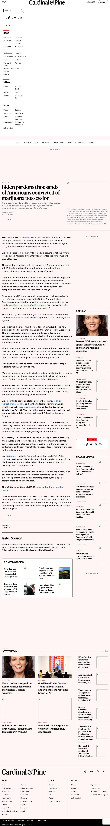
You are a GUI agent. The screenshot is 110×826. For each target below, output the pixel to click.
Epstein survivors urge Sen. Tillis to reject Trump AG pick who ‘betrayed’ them (47, 573)
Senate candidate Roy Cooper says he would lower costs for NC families (85, 513)
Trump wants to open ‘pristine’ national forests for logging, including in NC (84, 695)
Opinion (18, 110)
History (6, 92)
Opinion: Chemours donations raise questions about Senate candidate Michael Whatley (85, 713)
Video (5, 110)
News (17, 92)
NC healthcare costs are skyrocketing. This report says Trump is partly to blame (84, 387)
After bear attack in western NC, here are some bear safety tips (85, 679)
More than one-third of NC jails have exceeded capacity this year (11, 573)
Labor (5, 60)
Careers (30, 820)
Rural (17, 69)
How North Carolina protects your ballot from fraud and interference (84, 405)
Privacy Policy (41, 820)
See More (104, 651)
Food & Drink (54, 788)
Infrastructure (20, 56)
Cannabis (18, 37)
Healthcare (7, 53)
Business (7, 37)
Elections (7, 50)
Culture (6, 86)
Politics (18, 63)
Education (19, 46)
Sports (6, 74)
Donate (103, 2)
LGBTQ (18, 60)
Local (36, 143)
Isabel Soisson (7, 212)
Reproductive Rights (10, 811)
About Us (7, 113)
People (6, 95)
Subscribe (91, 2)
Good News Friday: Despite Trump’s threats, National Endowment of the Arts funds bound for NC (84, 366)
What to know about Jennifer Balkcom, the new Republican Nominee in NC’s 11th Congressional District (85, 534)
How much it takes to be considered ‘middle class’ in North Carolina (85, 751)
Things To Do (58, 143)
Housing (18, 53)
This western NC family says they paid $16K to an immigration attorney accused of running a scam (85, 732)
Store (5, 116)
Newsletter (19, 113)
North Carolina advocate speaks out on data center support (85, 556)
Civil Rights (7, 41)
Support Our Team (98, 791)
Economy (7, 46)
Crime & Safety (26, 788)
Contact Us (7, 122)
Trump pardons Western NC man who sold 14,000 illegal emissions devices (10, 589)
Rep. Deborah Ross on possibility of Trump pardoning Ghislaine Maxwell (46, 589)
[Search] (22, 10)
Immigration (8, 56)
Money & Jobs (8, 808)
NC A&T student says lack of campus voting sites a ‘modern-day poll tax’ (84, 422)
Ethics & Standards (8, 820)
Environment (20, 50)
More (74, 780)
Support (21, 820)
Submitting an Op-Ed (99, 795)
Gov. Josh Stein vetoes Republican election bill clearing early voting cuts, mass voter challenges (85, 492)
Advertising (8, 128)
